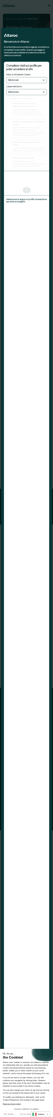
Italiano (41, 1114)
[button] (26, 80)
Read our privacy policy (12, 1104)
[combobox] (40, 1114)
